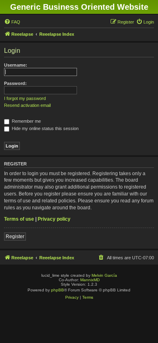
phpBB (57, 290)
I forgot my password (25, 98)
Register (15, 236)
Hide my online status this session (45, 128)
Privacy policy (54, 219)
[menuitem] (12, 22)
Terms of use (19, 219)
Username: (15, 65)
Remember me (26, 121)
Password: (15, 83)
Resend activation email (27, 105)
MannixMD (90, 280)
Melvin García (104, 275)
